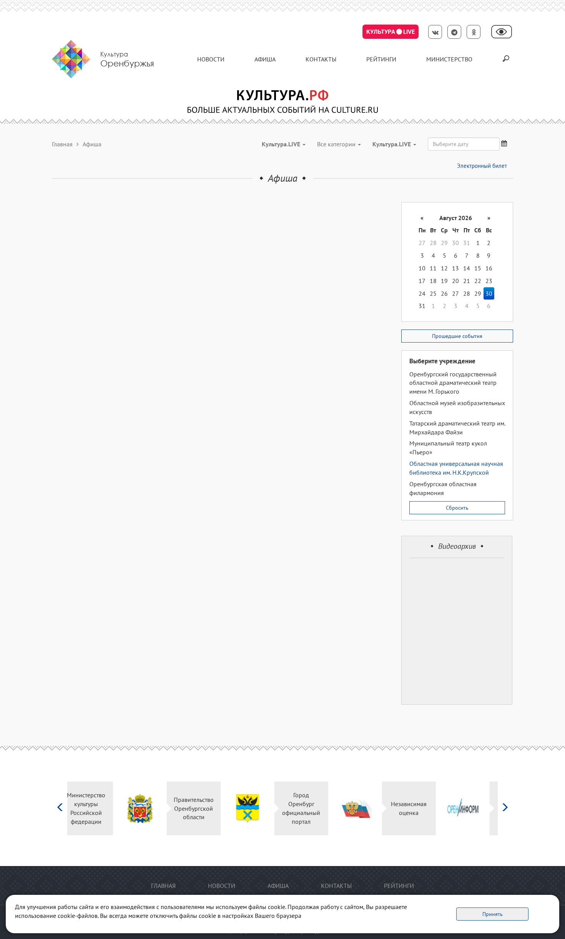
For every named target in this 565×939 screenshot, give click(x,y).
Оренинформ (471, 808)
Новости (210, 59)
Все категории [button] (337, 144)
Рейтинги (381, 59)
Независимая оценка (363, 808)
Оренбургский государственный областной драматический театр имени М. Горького (453, 383)
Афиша (265, 59)
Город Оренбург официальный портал (256, 808)
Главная (62, 144)
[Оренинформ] (417, 808)
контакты (321, 59)
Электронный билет (482, 166)
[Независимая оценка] (309, 808)
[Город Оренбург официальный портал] (202, 808)
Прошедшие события (457, 336)
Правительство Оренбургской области (148, 808)
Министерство (449, 59)
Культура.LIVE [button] (282, 144)
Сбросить (457, 507)
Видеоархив (457, 546)
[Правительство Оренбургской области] (94, 808)
